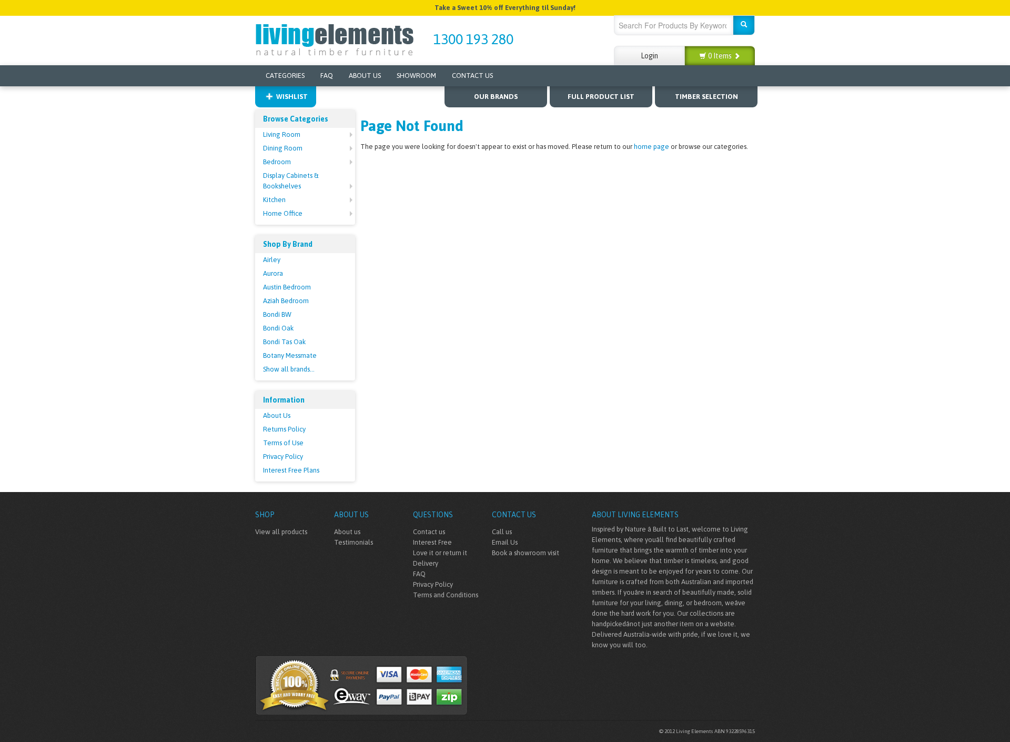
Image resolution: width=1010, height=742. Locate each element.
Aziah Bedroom (286, 301)
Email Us (505, 542)
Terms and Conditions (445, 595)
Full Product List (601, 97)
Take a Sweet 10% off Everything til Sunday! (505, 8)
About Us (365, 75)
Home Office (282, 213)
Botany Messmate (290, 355)
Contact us (429, 532)
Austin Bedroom (287, 287)
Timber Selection (706, 97)
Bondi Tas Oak (284, 342)
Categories (285, 75)
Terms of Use (283, 443)
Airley (271, 260)
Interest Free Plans (291, 470)
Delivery (425, 563)
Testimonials (353, 542)
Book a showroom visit (525, 553)
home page (651, 147)
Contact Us (472, 75)
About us (347, 532)
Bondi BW (277, 314)
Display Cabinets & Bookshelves (291, 181)
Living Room (281, 134)
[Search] (744, 25)
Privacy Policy (283, 456)
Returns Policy (284, 429)
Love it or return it (440, 553)
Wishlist (292, 97)
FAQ (326, 75)
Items (720, 56)
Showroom (416, 75)
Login (649, 56)
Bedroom (277, 162)
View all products (281, 532)
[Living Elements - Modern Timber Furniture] (335, 39)
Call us (502, 532)
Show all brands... (289, 369)
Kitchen (274, 200)
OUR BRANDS (496, 97)
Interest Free (432, 542)
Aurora (273, 273)
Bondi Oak (278, 328)
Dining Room (282, 148)
